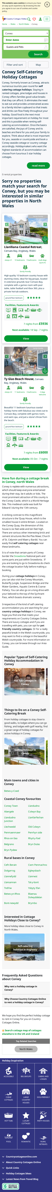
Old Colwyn (34, 826)
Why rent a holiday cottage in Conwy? (20, 988)
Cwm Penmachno (37, 864)
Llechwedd (10, 826)
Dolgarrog (9, 870)
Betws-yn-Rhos (12, 893)
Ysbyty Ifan (34, 888)
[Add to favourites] (34, 19)
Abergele (9, 811)
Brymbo (32, 903)
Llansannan (10, 882)
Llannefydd (10, 876)
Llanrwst (32, 876)
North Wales (26, 1049)
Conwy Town (11, 805)
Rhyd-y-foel (34, 838)
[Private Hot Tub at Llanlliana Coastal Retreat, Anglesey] (26, 229)
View (26, 338)
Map (38, 64)
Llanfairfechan (35, 817)
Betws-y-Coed (11, 790)
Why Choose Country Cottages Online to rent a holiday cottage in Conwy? (25, 1000)
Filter (15, 64)
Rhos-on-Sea (10, 838)
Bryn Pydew (10, 849)
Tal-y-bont (33, 882)
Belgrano (9, 844)
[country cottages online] (14, 18)
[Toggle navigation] (47, 19)
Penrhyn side (35, 832)
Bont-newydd (11, 903)
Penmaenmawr (12, 832)
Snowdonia (20, 556)
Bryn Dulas (34, 844)
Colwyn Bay (34, 811)
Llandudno (34, 805)
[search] (29, 19)
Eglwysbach (34, 870)
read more (38, 165)
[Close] (47, 4)
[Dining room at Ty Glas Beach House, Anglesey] (26, 361)
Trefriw (8, 888)
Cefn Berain (10, 864)
